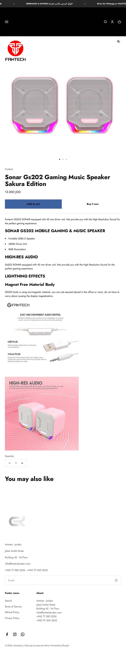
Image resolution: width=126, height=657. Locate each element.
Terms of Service (13, 606)
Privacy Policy (12, 618)
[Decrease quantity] (9, 463)
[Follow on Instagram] (15, 634)
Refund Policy (12, 612)
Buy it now (93, 204)
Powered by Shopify (60, 645)
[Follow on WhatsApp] (23, 634)
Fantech (9, 169)
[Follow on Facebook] (7, 634)
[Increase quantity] (22, 463)
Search (8, 600)
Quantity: (9, 456)
